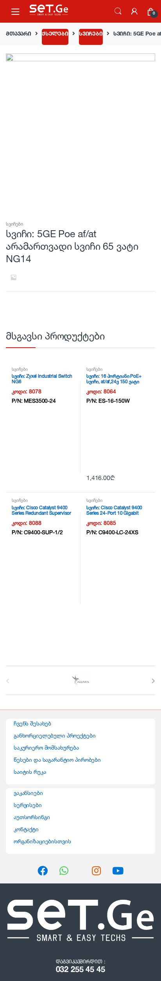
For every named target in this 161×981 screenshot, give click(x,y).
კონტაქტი (26, 829)
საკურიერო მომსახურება (46, 747)
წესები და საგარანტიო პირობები (57, 759)
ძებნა (118, 11)
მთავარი (18, 33)
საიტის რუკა (30, 771)
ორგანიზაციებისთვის (42, 841)
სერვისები (28, 805)
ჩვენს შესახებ (32, 723)
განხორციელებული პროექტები (55, 735)
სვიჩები (91, 33)
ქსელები (55, 33)
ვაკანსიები (28, 792)
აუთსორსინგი (32, 817)
